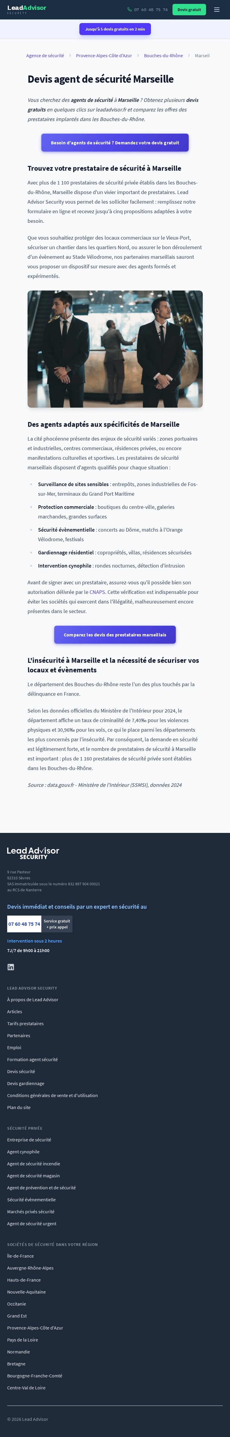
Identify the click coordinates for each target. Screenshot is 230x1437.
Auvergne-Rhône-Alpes (30, 1268)
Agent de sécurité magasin (33, 1176)
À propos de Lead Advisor (32, 999)
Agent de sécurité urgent (31, 1223)
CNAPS (97, 592)
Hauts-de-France (24, 1280)
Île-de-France (20, 1256)
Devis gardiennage (25, 1083)
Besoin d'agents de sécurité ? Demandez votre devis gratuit (115, 143)
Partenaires (18, 1035)
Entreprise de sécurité (29, 1140)
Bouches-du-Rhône (163, 55)
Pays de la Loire (22, 1340)
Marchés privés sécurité (31, 1211)
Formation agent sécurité (32, 1059)
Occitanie (16, 1304)
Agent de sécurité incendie (33, 1164)
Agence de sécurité (45, 55)
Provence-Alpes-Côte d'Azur (104, 55)
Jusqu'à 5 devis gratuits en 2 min (115, 29)
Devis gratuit (189, 9)
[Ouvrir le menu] (217, 10)
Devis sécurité (21, 1071)
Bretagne (16, 1364)
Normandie (18, 1352)
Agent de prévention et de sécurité (41, 1188)
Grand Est (17, 1316)
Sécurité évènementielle (31, 1199)
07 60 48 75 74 (24, 923)
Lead (26, 9)
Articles (14, 1011)
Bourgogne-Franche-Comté (34, 1376)
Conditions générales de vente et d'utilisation (52, 1095)
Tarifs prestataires (25, 1023)
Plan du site (19, 1107)
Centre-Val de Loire (26, 1388)
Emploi (14, 1047)
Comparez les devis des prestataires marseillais (115, 635)
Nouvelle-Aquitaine (26, 1292)
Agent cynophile (23, 1152)
